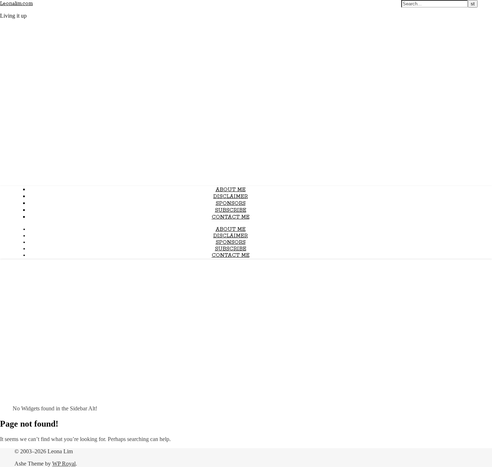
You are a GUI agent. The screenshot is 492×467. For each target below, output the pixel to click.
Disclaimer (230, 196)
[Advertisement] (246, 314)
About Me (230, 189)
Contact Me (231, 217)
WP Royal (64, 464)
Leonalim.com (16, 3)
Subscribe (230, 210)
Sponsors (231, 203)
